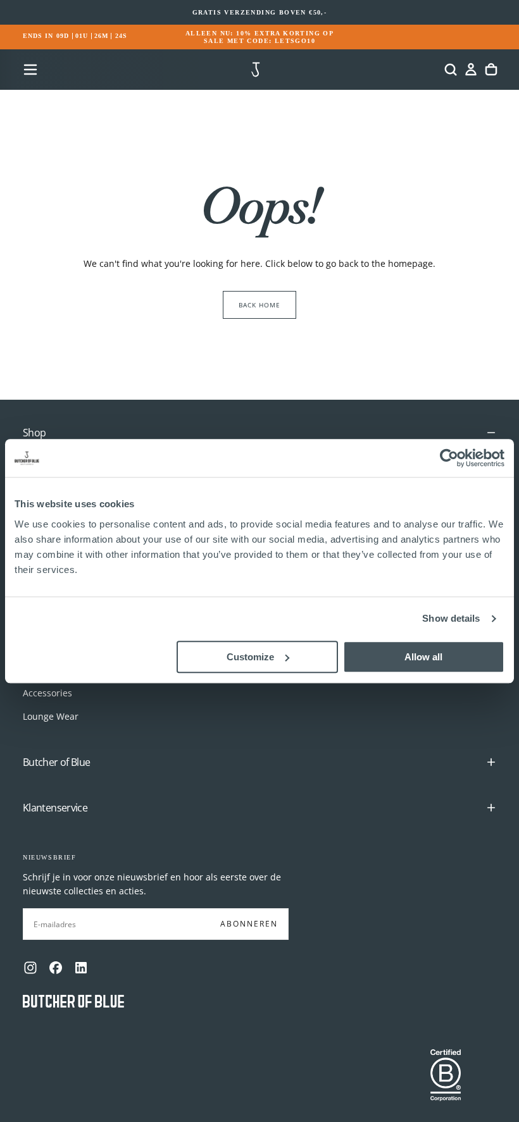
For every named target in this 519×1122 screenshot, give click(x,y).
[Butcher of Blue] (73, 1001)
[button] (30, 69)
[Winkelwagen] (491, 69)
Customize (250, 656)
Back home (259, 304)
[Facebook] (55, 967)
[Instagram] (30, 967)
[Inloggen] (470, 69)
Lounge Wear (50, 716)
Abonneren (249, 923)
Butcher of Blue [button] (56, 762)
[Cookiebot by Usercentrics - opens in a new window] (449, 457)
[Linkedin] (81, 967)
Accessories (47, 693)
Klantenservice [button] (55, 808)
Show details (451, 618)
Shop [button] (34, 433)
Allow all (423, 656)
